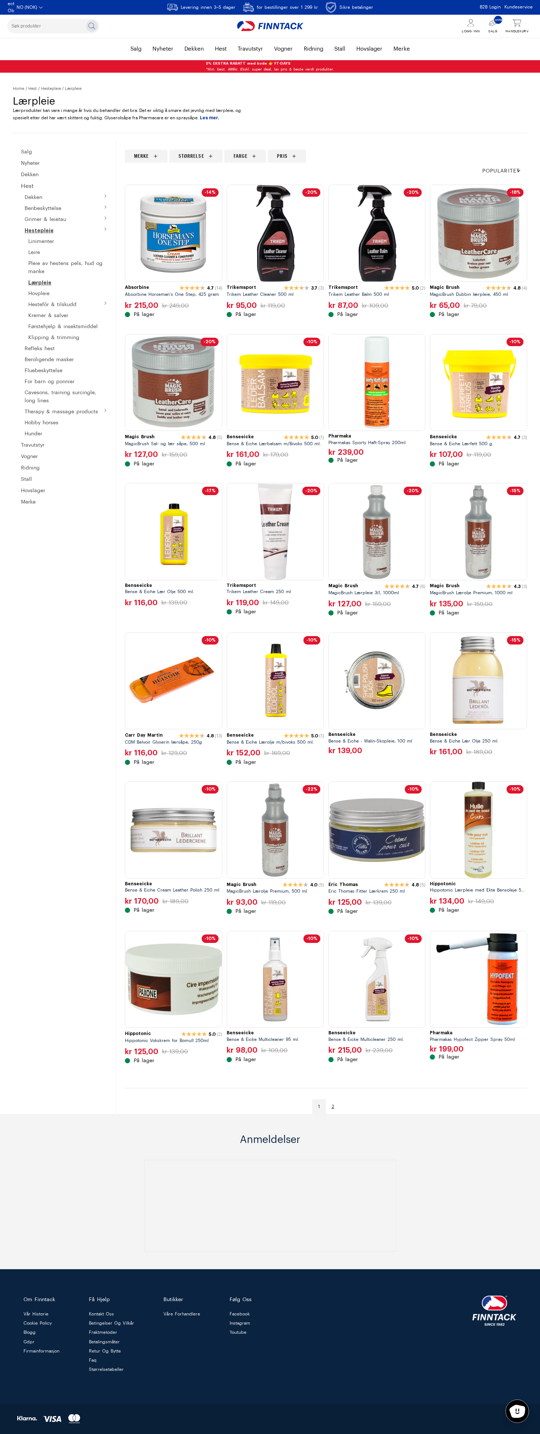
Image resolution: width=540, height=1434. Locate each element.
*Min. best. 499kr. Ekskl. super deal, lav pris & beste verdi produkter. (270, 66)
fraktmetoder (103, 1332)
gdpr (29, 1342)
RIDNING (30, 468)
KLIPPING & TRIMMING (53, 337)
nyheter (162, 49)
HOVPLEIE (39, 293)
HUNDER (33, 433)
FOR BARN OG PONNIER (50, 381)
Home (18, 89)
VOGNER (29, 456)
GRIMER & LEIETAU (45, 219)
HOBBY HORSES (41, 422)
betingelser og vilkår (111, 1323)
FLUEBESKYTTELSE (43, 370)
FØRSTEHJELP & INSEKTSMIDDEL (63, 326)
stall (339, 49)
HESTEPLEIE (51, 89)
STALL (26, 479)
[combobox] (53, 26)
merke (401, 49)
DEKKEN (33, 197)
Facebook (240, 1314)
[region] (326, 156)
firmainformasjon (42, 1351)
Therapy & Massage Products (61, 411)
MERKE (28, 502)
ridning (313, 49)
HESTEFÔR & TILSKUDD (52, 304)
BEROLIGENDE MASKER (49, 359)
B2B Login (490, 7)
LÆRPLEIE (39, 282)
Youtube (238, 1332)
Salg (26, 152)
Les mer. (209, 118)
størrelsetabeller (106, 1370)
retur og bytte (105, 1351)
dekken (194, 49)
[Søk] (92, 26)
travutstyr (250, 49)
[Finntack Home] (270, 26)
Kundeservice (518, 7)
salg (135, 49)
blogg (30, 1332)
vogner (283, 49)
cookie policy (38, 1323)
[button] (504, 171)
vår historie (36, 1314)
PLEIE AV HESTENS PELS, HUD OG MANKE (65, 267)
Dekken (30, 174)
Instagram (240, 1323)
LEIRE (34, 252)
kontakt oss (101, 1314)
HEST (32, 89)
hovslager (369, 49)
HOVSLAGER (33, 490)
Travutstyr (32, 445)
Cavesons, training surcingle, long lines (60, 396)
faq (93, 1360)
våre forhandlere (181, 1314)
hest (221, 49)
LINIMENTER (41, 241)
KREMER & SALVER (48, 315)
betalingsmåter (104, 1342)
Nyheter (30, 163)
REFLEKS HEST (40, 348)
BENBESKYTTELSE (43, 208)
